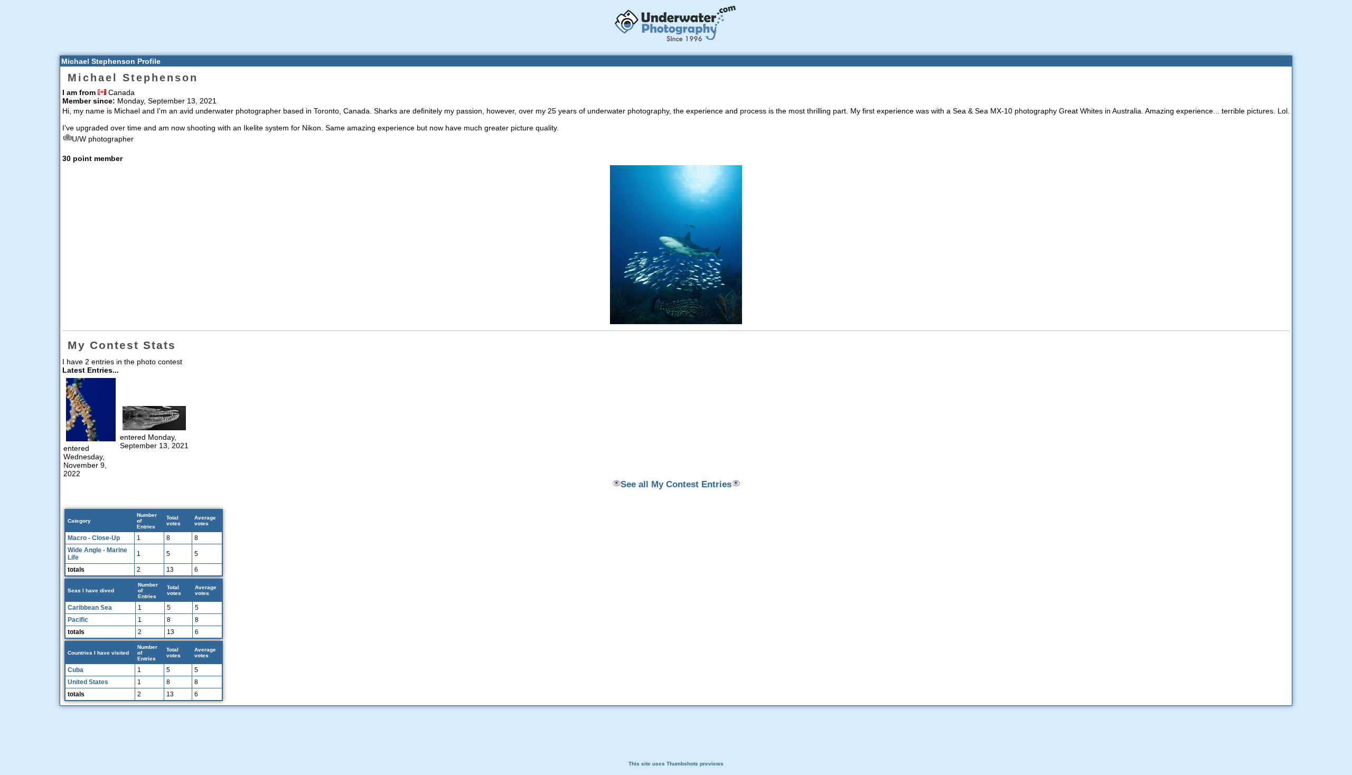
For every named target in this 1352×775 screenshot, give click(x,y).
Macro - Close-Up (94, 538)
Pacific (78, 619)
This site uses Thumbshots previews (676, 764)
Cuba (75, 670)
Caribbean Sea (90, 607)
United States (88, 682)
